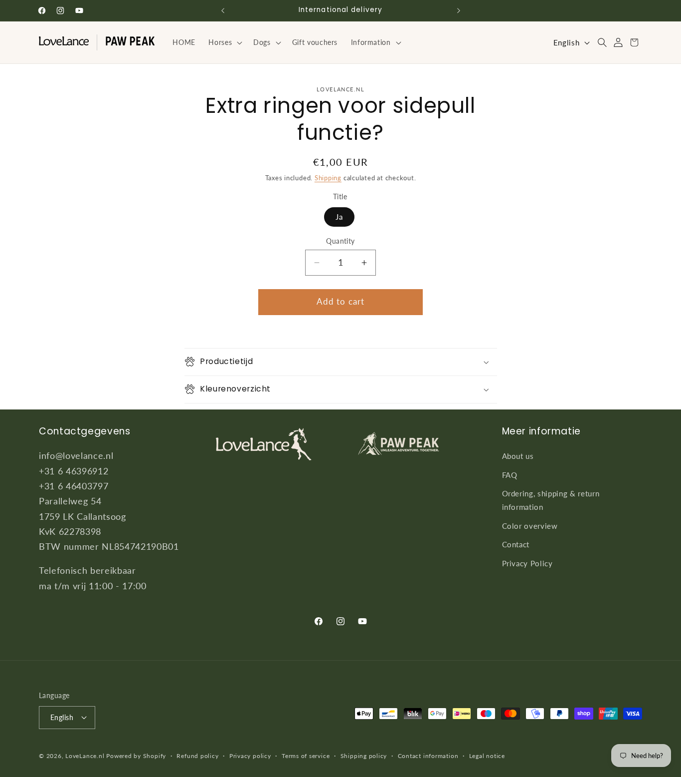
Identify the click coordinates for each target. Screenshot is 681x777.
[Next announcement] (459, 10)
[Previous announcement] (223, 10)
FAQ (509, 474)
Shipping (328, 178)
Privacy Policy (527, 563)
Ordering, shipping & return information (551, 500)
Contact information (428, 755)
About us (518, 455)
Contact (516, 544)
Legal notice (487, 755)
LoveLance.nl (84, 756)
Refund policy (197, 755)
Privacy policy (250, 755)
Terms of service (306, 755)
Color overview (530, 525)
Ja (339, 216)
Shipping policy (363, 755)
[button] (224, 42)
